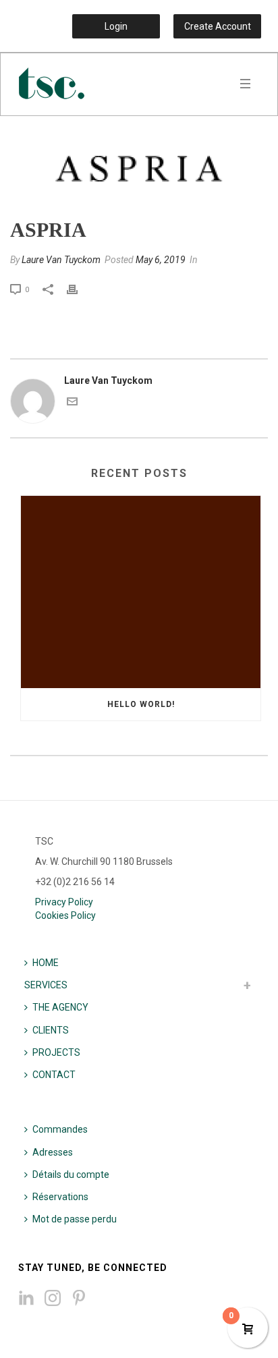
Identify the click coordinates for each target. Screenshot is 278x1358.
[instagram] (53, 1298)
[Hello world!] (140, 592)
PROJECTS (56, 1052)
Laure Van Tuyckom (61, 259)
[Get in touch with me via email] (72, 403)
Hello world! (141, 704)
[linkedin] (26, 1298)
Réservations (60, 1196)
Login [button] (116, 26)
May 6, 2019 (161, 259)
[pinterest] (79, 1298)
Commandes (60, 1129)
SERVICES (45, 985)
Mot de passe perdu (74, 1219)
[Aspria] (139, 168)
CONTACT (54, 1074)
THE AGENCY (60, 1007)
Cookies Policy (65, 915)
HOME (45, 962)
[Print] (79, 289)
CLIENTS (50, 1030)
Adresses (52, 1152)
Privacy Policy (64, 902)
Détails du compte (70, 1174)
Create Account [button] (217, 26)
